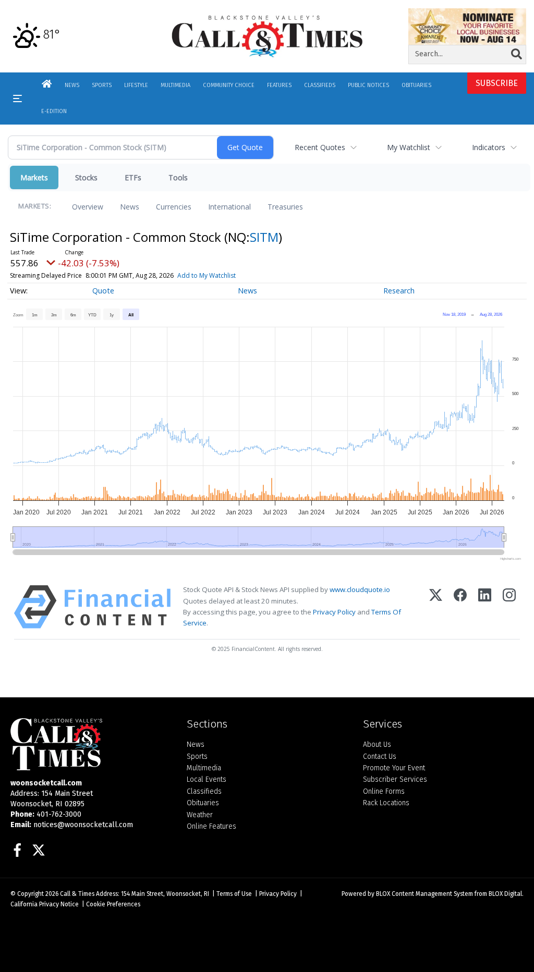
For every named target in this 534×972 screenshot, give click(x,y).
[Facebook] (460, 607)
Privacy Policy (334, 612)
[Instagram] (509, 607)
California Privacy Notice (44, 904)
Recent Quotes (320, 147)
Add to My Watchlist (206, 275)
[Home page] (267, 35)
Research (399, 291)
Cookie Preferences (113, 904)
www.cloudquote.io (360, 589)
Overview (87, 207)
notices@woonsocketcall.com (83, 824)
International (229, 207)
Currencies (173, 207)
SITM (264, 236)
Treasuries (285, 207)
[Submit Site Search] (516, 54)
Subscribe (497, 83)
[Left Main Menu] (17, 98)
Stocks (86, 177)
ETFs (133, 177)
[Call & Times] (90, 744)
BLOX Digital (505, 893)
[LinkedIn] (484, 607)
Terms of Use (234, 893)
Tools (178, 177)
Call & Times (77, 893)
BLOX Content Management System (424, 893)
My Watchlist (408, 147)
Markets (34, 177)
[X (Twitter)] (435, 607)
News (129, 207)
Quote (103, 291)
